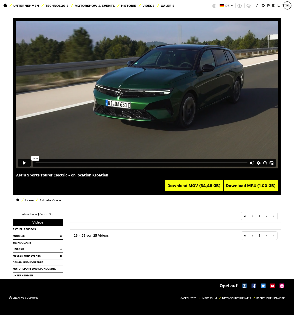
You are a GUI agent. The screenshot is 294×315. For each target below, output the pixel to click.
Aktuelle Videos (24, 229)
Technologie (56, 5)
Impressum (209, 298)
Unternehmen (26, 5)
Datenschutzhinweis (236, 298)
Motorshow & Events (95, 5)
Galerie (168, 5)
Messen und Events (27, 256)
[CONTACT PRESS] (248, 5)
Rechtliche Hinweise (270, 298)
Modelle (19, 236)
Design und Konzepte (28, 262)
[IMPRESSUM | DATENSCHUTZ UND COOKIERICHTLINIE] (239, 5)
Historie (128, 5)
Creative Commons (25, 298)
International (29, 214)
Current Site (47, 214)
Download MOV (193, 185)
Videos (148, 5)
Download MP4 (251, 185)
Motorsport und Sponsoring (34, 269)
